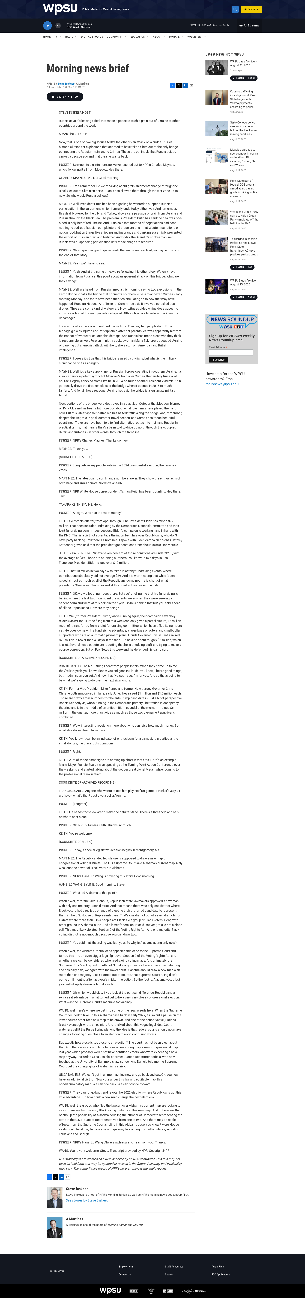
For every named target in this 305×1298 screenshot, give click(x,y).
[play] (47, 26)
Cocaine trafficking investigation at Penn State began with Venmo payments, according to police (243, 99)
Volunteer (195, 36)
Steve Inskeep (66, 83)
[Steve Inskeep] (54, 1197)
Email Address (218, 347)
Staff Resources (174, 1266)
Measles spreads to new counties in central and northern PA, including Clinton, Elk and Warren (244, 157)
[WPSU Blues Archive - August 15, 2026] (216, 286)
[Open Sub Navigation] (60, 36)
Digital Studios (92, 36)
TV (56, 36)
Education (137, 36)
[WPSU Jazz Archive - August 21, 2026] (216, 67)
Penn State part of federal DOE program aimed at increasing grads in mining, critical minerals (244, 188)
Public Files (218, 1266)
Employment (126, 1266)
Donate (252, 9)
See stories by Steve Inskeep (87, 1200)
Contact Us (125, 1274)
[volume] (58, 26)
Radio (69, 36)
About (157, 36)
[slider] (63, 25)
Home (47, 36)
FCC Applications (221, 1274)
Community (115, 36)
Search (169, 1274)
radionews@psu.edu (222, 384)
